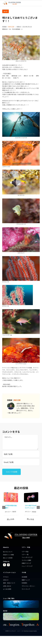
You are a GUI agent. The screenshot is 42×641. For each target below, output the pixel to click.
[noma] (11, 493)
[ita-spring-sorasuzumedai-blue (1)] (21, 613)
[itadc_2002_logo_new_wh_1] (20, 532)
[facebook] (4, 564)
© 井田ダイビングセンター (10, 631)
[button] (3, 507)
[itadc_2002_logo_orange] (12, 1)
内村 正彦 (11, 27)
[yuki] (31, 493)
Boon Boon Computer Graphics (30, 631)
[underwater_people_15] (21, 601)
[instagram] (8, 564)
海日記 (5, 11)
